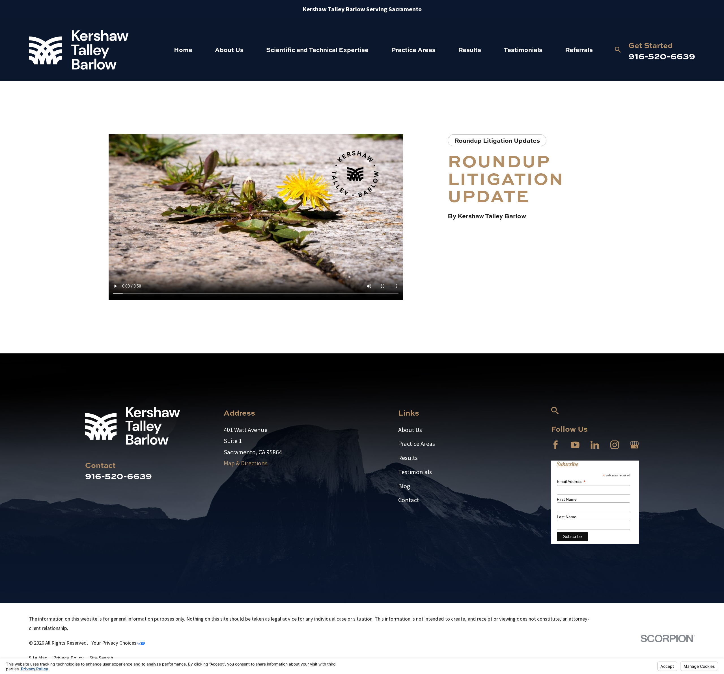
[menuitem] (38, 658)
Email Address (571, 481)
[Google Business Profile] (634, 444)
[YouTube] (575, 444)
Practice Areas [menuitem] (413, 49)
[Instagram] (614, 444)
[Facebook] (555, 444)
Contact (408, 500)
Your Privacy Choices (114, 643)
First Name (567, 499)
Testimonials (415, 472)
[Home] (78, 50)
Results (408, 458)
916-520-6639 (661, 55)
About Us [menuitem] (229, 49)
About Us (410, 430)
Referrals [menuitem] (579, 49)
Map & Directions (246, 463)
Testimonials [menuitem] (523, 49)
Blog (404, 486)
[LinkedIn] (595, 444)
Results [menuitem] (469, 49)
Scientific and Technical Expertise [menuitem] (317, 49)
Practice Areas (416, 444)
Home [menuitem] (183, 49)
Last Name (566, 517)
